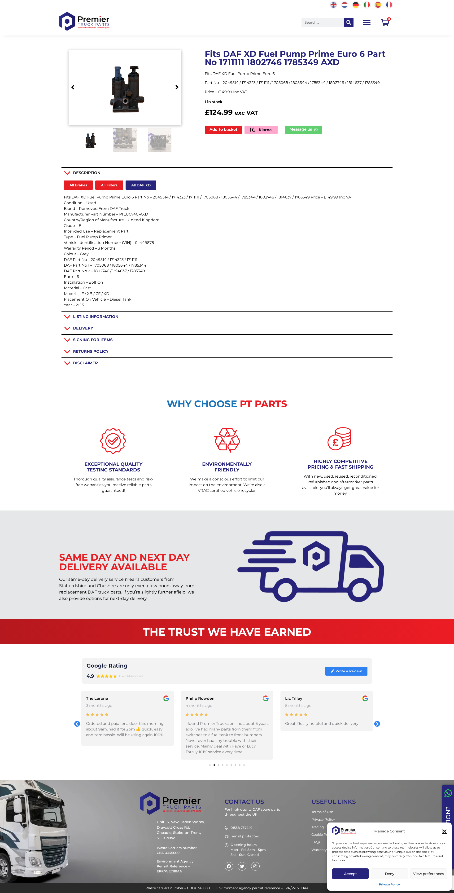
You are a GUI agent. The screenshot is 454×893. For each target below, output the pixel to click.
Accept (350, 873)
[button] (444, 831)
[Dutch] (345, 4)
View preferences (428, 873)
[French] (389, 4)
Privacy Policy (389, 884)
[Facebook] (229, 866)
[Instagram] (255, 866)
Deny (389, 873)
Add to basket (223, 129)
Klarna (265, 130)
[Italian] (367, 4)
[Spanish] (378, 4)
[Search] (349, 22)
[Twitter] (242, 866)
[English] (334, 4)
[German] (356, 4)
